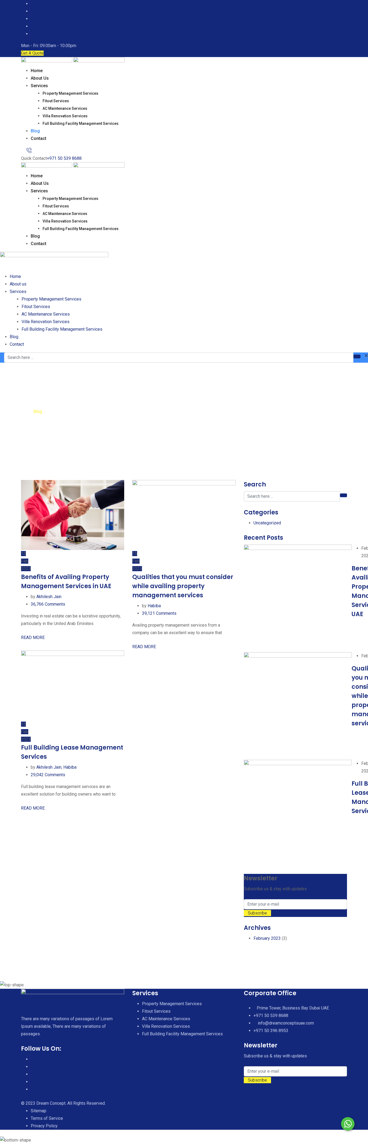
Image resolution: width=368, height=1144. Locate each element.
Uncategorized (267, 522)
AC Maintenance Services (65, 108)
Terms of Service (47, 1118)
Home (37, 70)
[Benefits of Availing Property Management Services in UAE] (298, 598)
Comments (48, 604)
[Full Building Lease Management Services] (298, 813)
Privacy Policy (44, 1125)
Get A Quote (32, 53)
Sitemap (38, 1110)
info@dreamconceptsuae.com (286, 1023)
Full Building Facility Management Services (81, 123)
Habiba (154, 605)
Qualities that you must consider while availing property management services (182, 586)
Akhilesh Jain (48, 596)
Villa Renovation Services (65, 116)
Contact (38, 138)
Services (39, 85)
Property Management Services (70, 93)
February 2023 (267, 938)
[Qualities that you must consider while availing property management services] (298, 706)
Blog (35, 130)
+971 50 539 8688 (64, 158)
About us (40, 78)
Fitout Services (56, 101)
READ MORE (33, 637)
